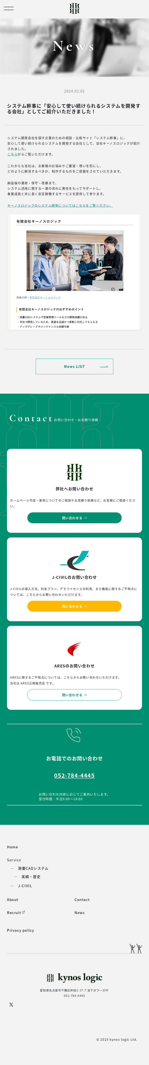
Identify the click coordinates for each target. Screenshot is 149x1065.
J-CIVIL (25, 885)
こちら (12, 154)
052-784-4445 (74, 775)
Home (12, 846)
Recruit (14, 912)
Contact (82, 899)
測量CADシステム (33, 868)
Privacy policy (20, 930)
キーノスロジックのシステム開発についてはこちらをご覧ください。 (60, 205)
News (79, 912)
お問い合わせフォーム (79, 1054)
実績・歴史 (31, 876)
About (12, 899)
